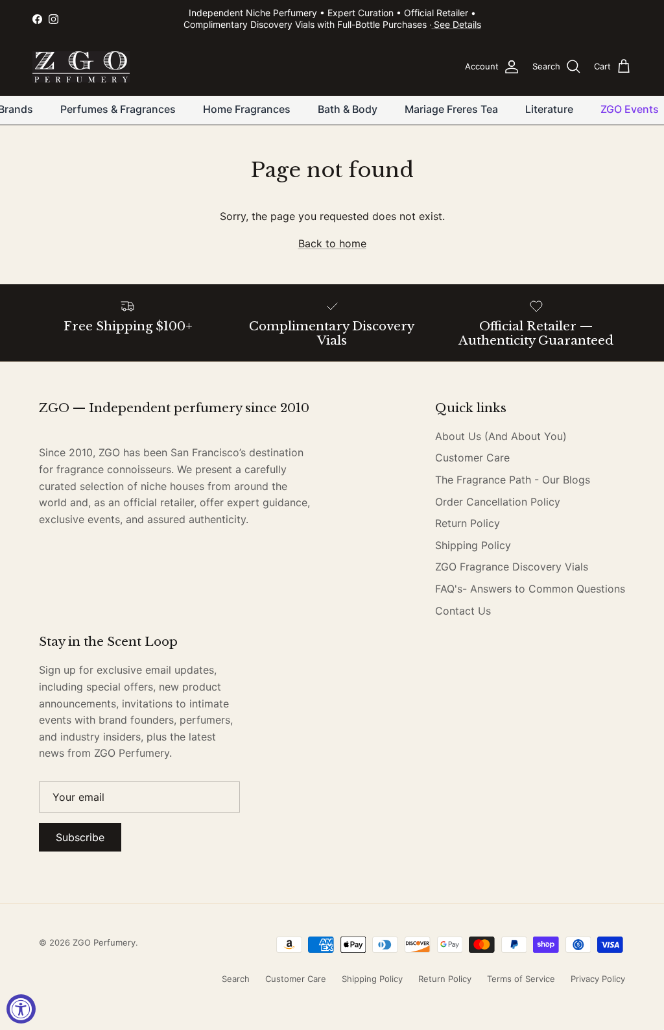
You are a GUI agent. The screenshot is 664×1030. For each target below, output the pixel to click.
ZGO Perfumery (104, 942)
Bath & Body (347, 109)
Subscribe (80, 837)
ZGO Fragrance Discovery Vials (511, 566)
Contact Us (463, 610)
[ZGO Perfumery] (81, 66)
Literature (549, 109)
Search (236, 979)
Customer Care (472, 457)
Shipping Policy (473, 545)
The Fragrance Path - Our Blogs (512, 479)
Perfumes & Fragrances (118, 109)
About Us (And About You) (501, 436)
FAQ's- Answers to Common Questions (530, 588)
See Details (457, 24)
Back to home (332, 243)
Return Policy (467, 523)
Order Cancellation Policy (497, 501)
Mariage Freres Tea (451, 109)
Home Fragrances (246, 109)
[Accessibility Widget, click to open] (21, 1009)
